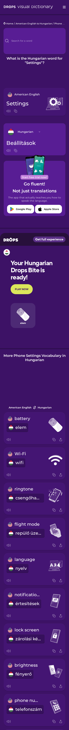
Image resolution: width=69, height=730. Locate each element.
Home (9, 23)
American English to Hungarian (34, 23)
